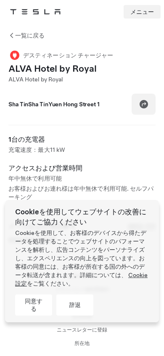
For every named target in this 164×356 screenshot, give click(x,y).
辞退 (75, 305)
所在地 (82, 343)
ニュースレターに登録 (82, 330)
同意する (33, 305)
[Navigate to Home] (35, 12)
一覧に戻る (30, 35)
